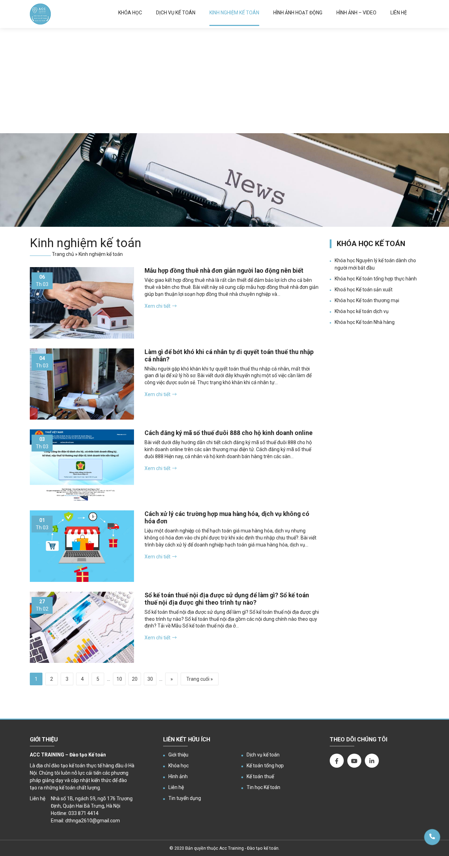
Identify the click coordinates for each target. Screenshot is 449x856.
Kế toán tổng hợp (265, 765)
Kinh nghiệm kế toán (234, 12)
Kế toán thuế (260, 776)
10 (119, 679)
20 (135, 679)
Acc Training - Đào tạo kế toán (249, 848)
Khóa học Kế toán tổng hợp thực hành (376, 278)
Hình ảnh (178, 776)
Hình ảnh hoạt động (297, 12)
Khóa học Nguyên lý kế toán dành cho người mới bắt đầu (375, 264)
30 (150, 679)
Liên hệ (398, 12)
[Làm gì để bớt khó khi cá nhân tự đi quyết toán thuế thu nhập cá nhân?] (82, 384)
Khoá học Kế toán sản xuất (364, 289)
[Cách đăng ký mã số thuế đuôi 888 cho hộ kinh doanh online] (82, 465)
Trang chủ (63, 254)
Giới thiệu (178, 755)
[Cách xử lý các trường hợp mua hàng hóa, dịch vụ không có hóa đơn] (82, 546)
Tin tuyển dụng (184, 798)
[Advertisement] (224, 81)
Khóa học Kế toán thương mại (367, 300)
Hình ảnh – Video (356, 12)
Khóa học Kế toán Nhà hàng (365, 322)
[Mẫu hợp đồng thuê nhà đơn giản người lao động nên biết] (82, 302)
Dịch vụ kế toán (175, 12)
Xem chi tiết (157, 306)
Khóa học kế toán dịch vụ (362, 311)
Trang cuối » (199, 679)
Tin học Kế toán (263, 787)
